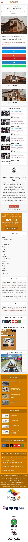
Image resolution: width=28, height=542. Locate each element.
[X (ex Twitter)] (6, 321)
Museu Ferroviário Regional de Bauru (18, 11)
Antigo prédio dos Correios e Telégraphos (15, 432)
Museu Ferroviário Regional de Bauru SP (10, 118)
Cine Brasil (14, 415)
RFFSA (8, 44)
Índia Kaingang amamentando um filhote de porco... (15, 389)
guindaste (9, 42)
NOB (14, 42)
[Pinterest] (13, 321)
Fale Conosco (18, 484)
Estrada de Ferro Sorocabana (17, 113)
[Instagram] (9, 321)
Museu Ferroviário (14, 114)
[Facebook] (3, 321)
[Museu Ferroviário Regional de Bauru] (14, 1)
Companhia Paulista (18, 111)
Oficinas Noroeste (21, 7)
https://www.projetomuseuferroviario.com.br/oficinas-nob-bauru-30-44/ (14, 310)
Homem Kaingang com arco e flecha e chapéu (15, 396)
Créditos (13, 484)
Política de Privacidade (6, 484)
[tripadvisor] (19, 321)
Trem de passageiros (16, 381)
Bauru (4, 7)
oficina (4, 44)
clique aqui (19, 293)
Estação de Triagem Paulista (16, 401)
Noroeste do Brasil (11, 7)
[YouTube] (16, 321)
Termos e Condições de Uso (17, 482)
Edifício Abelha (15, 425)
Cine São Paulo (14, 420)
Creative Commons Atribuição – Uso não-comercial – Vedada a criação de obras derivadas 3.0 (14, 284)
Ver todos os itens (14, 206)
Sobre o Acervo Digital (5, 482)
